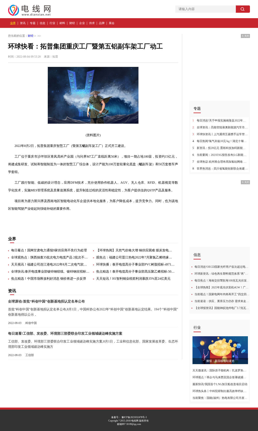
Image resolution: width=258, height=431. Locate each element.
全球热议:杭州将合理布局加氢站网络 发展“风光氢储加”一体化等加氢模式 (220, 161)
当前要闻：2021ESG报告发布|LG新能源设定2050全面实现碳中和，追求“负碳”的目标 (220, 154)
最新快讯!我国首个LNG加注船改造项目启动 (219, 384)
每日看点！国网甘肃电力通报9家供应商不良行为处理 (49, 250)
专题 (32, 23)
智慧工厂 (48, 219)
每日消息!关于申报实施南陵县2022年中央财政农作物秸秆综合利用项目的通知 (220, 120)
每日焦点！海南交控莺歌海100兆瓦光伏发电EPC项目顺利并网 (222, 280)
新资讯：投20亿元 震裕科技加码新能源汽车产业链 (220, 148)
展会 (111, 23)
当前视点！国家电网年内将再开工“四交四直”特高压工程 (222, 294)
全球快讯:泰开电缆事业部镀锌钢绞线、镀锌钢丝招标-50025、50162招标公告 (50, 271)
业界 (13, 23)
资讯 (23, 23)
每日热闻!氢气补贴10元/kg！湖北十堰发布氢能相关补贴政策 (220, 141)
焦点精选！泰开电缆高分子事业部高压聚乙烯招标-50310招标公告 (135, 271)
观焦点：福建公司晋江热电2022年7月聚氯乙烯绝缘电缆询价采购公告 (135, 257)
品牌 (102, 23)
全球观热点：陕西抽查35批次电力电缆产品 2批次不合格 (50, 257)
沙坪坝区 (75, 219)
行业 (52, 23)
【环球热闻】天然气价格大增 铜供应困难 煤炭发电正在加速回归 (135, 250)
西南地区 (62, 219)
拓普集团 (34, 219)
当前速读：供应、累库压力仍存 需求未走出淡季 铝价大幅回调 (222, 301)
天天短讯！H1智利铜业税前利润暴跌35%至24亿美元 (133, 278)
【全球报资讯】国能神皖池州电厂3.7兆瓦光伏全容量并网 (222, 308)
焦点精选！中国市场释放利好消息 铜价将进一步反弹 (48, 278)
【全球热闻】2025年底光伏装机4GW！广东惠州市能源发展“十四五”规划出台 (222, 287)
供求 (92, 23)
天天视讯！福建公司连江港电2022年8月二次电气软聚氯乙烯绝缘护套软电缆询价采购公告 (50, 264)
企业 (82, 23)
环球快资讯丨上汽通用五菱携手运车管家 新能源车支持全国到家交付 (220, 134)
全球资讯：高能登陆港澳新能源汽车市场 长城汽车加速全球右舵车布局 (220, 127)
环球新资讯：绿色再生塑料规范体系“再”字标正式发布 (222, 273)
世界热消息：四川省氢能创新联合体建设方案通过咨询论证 (220, 168)
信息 (42, 23)
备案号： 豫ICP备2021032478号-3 (129, 417)
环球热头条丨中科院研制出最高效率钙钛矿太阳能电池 (220, 391)
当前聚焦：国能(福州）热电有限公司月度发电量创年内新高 (220, 397)
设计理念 (89, 219)
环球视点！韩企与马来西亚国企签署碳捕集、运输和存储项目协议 (220, 377)
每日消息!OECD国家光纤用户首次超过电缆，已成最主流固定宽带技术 (222, 266)
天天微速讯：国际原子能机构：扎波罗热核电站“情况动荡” (220, 370)
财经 (72, 23)
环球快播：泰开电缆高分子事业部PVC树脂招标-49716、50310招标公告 (135, 264)
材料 (62, 23)
